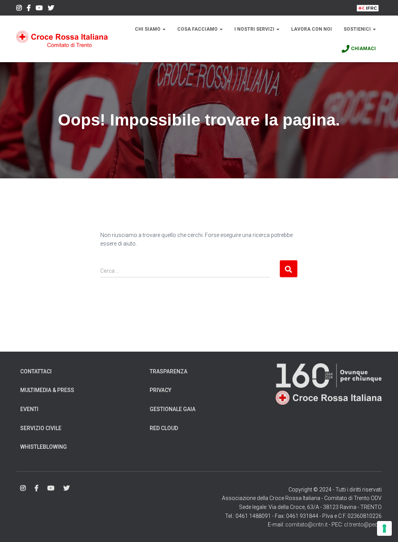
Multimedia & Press (47, 390)
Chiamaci (363, 48)
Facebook (29, 9)
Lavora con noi (311, 29)
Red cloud (164, 428)
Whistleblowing (43, 447)
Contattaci (36, 371)
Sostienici (358, 29)
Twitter (51, 9)
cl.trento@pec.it (363, 524)
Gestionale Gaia (173, 409)
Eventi (29, 409)
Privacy (160, 390)
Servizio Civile (40, 428)
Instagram (19, 9)
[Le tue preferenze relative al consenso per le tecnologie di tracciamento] (384, 528)
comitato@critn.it (306, 524)
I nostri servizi (255, 29)
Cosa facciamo (198, 29)
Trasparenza (168, 371)
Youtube (39, 9)
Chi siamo (148, 29)
